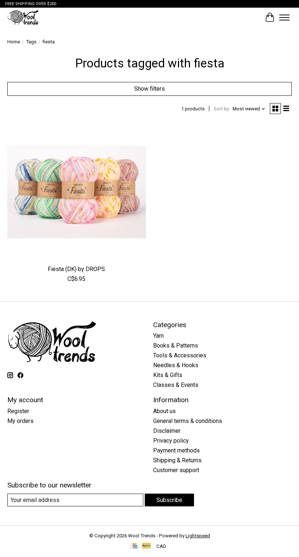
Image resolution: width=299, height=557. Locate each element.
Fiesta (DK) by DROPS (76, 269)
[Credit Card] (134, 546)
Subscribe (169, 500)
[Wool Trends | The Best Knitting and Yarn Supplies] (23, 17)
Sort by (221, 108)
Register (18, 411)
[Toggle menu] (284, 17)
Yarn (158, 335)
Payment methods (176, 450)
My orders (20, 420)
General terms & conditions (187, 420)
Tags (31, 41)
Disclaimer (166, 430)
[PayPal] (146, 546)
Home (13, 41)
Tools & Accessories (179, 355)
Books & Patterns (175, 345)
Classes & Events (175, 384)
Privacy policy (171, 440)
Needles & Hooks (175, 365)
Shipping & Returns (177, 460)
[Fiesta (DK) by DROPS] (76, 192)
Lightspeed (198, 535)
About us (164, 411)
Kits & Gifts (167, 375)
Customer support (176, 470)
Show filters (149, 88)
